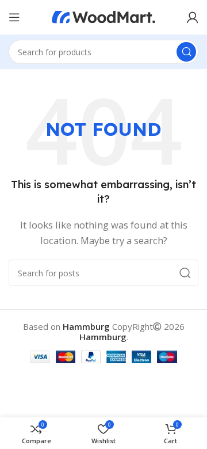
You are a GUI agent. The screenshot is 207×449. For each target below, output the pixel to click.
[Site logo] (103, 16)
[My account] (192, 17)
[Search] (186, 52)
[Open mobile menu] (14, 17)
